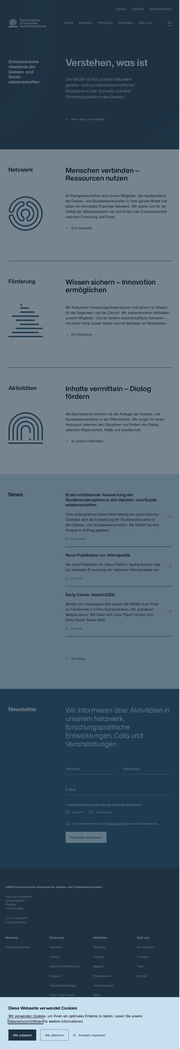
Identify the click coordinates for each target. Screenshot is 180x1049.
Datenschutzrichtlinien (25, 1021)
